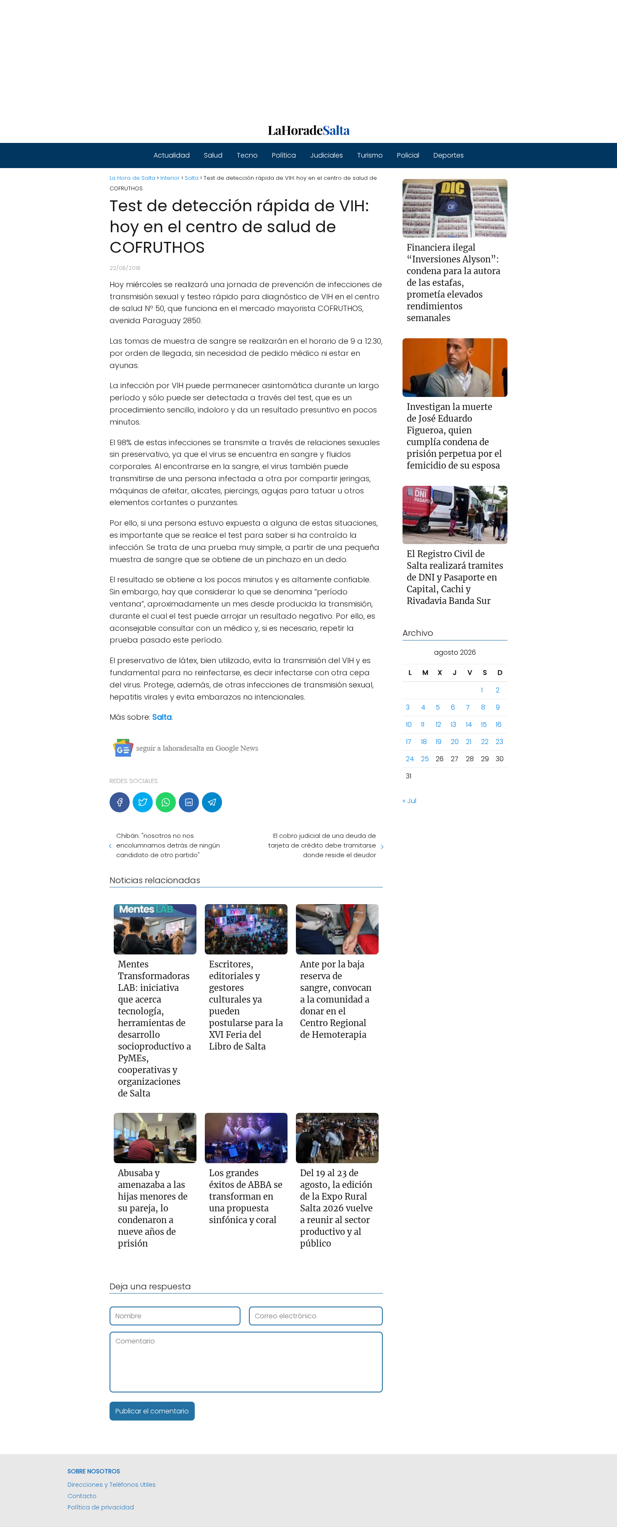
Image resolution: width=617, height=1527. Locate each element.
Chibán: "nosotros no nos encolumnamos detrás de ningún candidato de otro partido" (168, 845)
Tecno (247, 155)
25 (425, 759)
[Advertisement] (252, 58)
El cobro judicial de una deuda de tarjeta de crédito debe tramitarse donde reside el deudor (322, 845)
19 (439, 742)
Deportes (449, 155)
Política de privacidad (101, 1507)
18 (424, 742)
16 (499, 725)
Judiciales (326, 155)
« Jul (409, 801)
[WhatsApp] (166, 802)
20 (455, 742)
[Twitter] (143, 802)
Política (284, 155)
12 (438, 725)
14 (469, 725)
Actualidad (172, 155)
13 (453, 725)
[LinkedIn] (189, 802)
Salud (213, 155)
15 (484, 725)
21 (468, 742)
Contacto (82, 1496)
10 (409, 725)
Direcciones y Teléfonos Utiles (112, 1484)
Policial (408, 155)
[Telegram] (212, 802)
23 (499, 742)
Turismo (370, 155)
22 (485, 742)
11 (422, 725)
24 (410, 759)
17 (408, 742)
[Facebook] (120, 802)
